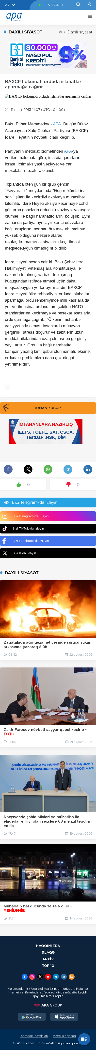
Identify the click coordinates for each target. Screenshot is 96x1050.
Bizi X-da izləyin (24, 553)
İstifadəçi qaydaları (34, 1036)
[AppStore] (64, 1017)
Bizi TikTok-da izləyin (28, 528)
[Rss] (72, 977)
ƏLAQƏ (48, 952)
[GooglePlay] (32, 1017)
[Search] (78, 4)
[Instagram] (32, 977)
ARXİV (48, 959)
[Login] (89, 4)
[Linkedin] (64, 977)
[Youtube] (48, 977)
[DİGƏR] (88, 17)
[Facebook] (25, 977)
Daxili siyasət (79, 32)
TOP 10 (48, 965)
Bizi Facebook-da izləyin (31, 541)
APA (57, 124)
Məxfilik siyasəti (64, 1036)
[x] (40, 977)
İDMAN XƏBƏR (48, 408)
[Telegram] (56, 977)
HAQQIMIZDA (48, 946)
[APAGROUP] (48, 1005)
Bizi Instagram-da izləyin (30, 516)
